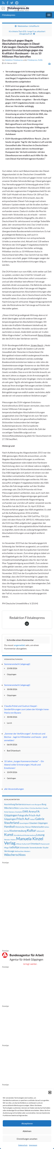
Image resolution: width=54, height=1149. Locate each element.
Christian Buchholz (35, 808)
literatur (7, 839)
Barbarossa (20, 804)
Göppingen (43, 823)
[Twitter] (11, 2)
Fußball (32, 819)
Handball (9, 826)
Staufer (46, 847)
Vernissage (9, 851)
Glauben (33, 823)
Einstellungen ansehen (27, 1139)
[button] (49, 1092)
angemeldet (19, 645)
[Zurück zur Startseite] (27, 8)
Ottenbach (35, 843)
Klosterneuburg (17, 830)
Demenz (12, 812)
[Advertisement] (23, 906)
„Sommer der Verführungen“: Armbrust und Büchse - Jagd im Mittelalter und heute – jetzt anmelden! (25, 737)
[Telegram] (16, 2)
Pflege (6, 848)
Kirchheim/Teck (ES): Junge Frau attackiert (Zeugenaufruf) (27, 32)
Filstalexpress (8, 15)
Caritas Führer (24, 808)
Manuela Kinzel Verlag (23, 840)
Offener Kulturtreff (23, 844)
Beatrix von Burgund (33, 804)
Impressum (33, 1145)
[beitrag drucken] (49, 63)
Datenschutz (23, 1145)
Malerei (13, 839)
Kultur (31, 830)
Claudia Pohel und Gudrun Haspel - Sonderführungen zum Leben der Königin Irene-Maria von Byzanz (26, 709)
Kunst (8, 834)
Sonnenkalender (36, 847)
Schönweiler (24, 847)
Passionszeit (45, 844)
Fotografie (23, 815)
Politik (40, 60)
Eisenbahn (18, 812)
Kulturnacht (40, 831)
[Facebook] (7, 2)
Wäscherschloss (15, 855)
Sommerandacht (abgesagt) (17, 664)
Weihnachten (19, 851)
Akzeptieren (27, 1123)
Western (27, 851)
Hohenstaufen (37, 827)
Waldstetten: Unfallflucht (28, 26)
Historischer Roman (23, 827)
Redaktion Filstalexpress (14, 60)
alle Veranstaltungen (14, 789)
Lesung (40, 834)
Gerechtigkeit (24, 823)
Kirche (6, 831)
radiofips (14, 847)
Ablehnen (27, 1131)
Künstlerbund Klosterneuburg (25, 835)
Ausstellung (9, 804)
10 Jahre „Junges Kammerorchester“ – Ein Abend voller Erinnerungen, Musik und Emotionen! (24, 764)
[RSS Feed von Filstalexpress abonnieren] (3, 2)
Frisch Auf (22, 819)
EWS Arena (29, 811)
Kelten (47, 827)
